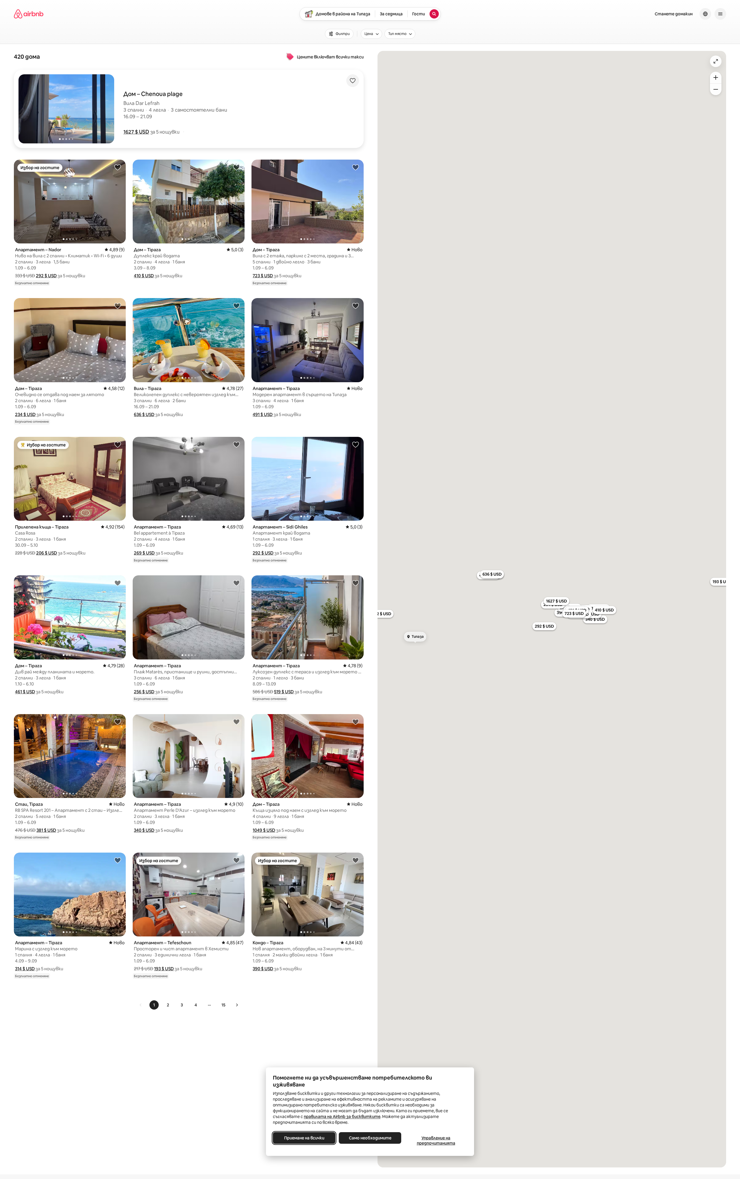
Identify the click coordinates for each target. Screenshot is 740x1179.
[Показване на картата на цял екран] (716, 61)
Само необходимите (370, 1138)
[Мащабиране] (716, 77)
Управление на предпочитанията (436, 1140)
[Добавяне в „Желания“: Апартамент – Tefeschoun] (236, 860)
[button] (136, 132)
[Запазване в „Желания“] (352, 80)
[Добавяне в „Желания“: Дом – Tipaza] (236, 167)
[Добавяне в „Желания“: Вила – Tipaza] (236, 305)
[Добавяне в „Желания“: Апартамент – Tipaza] (355, 305)
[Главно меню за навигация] (720, 14)
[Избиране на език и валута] (705, 14)
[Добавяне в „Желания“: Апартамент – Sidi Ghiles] (355, 444)
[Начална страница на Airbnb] (28, 13)
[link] (141, 1005)
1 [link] (154, 1005)
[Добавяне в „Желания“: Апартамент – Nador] (117, 167)
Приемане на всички (304, 1138)
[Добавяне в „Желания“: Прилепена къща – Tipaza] (117, 444)
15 (223, 1005)
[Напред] (236, 1005)
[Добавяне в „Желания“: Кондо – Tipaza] (355, 860)
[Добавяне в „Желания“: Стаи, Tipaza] (117, 721)
